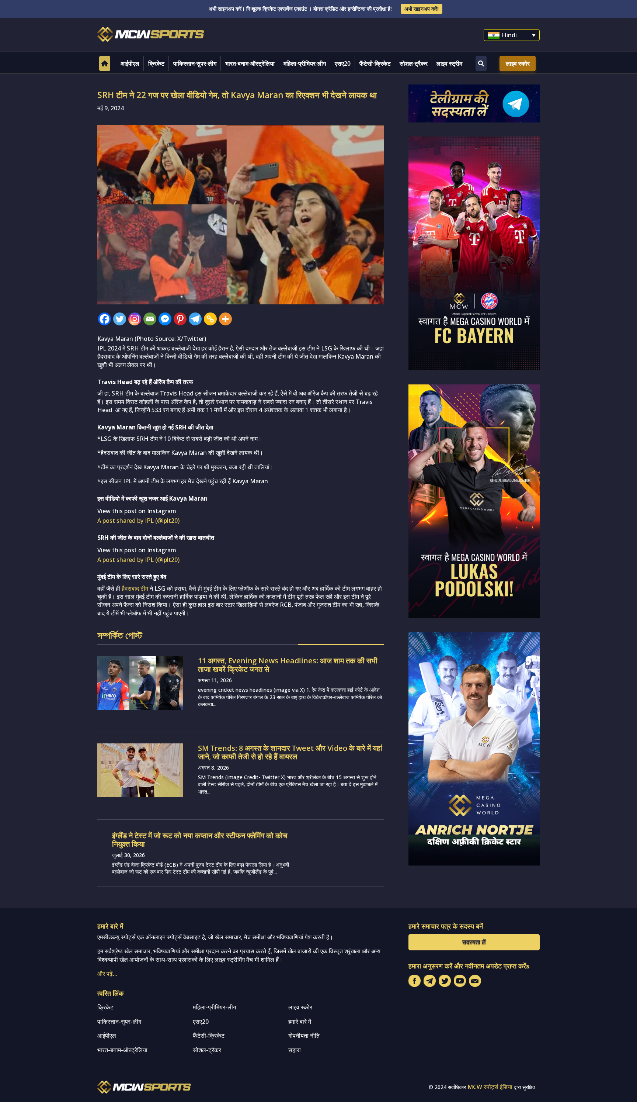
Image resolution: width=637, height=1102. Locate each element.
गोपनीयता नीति (304, 1036)
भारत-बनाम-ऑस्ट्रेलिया (250, 63)
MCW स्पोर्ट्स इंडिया (489, 1087)
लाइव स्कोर (518, 63)
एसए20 (343, 63)
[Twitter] (119, 318)
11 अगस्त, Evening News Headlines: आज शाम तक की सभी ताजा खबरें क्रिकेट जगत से (287, 665)
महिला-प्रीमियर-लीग (304, 63)
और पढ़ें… (107, 974)
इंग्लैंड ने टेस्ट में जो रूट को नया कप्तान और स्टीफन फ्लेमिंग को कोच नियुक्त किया (199, 839)
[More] (225, 318)
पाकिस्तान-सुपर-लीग (194, 63)
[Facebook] (104, 318)
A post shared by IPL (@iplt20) (138, 521)
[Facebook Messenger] (165, 318)
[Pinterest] (180, 318)
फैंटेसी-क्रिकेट (375, 63)
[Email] (149, 318)
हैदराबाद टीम (135, 588)
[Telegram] (195, 318)
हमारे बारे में (299, 1022)
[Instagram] (134, 318)
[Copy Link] (210, 318)
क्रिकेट (156, 63)
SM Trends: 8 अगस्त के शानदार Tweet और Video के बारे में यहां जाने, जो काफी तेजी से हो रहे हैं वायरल (290, 752)
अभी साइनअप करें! (421, 8)
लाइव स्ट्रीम (449, 63)
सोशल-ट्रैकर (414, 63)
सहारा (294, 1050)
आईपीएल (130, 63)
